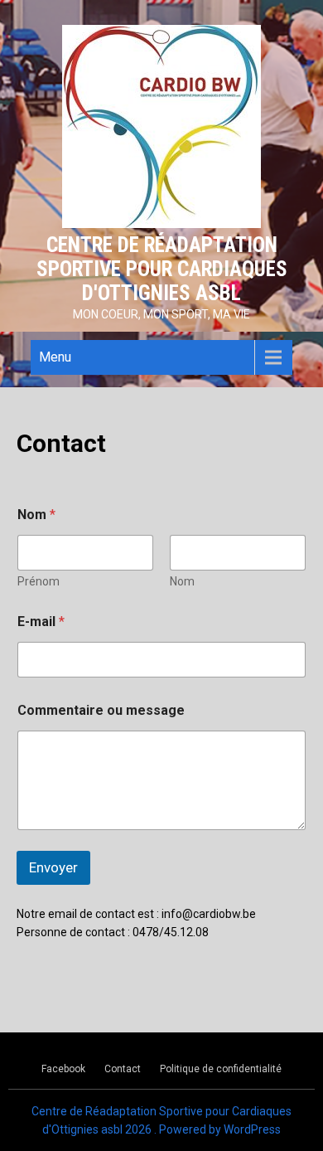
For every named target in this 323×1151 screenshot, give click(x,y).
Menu (55, 357)
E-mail (41, 621)
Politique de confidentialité (221, 1069)
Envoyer (53, 867)
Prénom (38, 581)
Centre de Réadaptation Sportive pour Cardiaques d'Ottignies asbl (161, 269)
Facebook (63, 1069)
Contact (122, 1069)
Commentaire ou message (101, 710)
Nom (182, 581)
